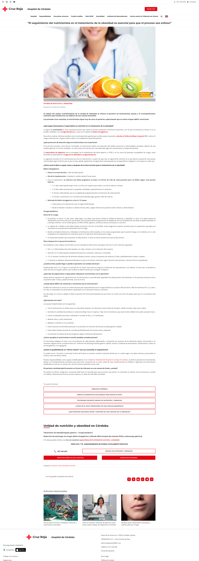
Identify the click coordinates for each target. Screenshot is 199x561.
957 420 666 (181, 2)
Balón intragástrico (81, 436)
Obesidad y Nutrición (68, 466)
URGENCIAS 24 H (107, 539)
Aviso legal (105, 556)
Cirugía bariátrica (85, 433)
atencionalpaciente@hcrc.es (111, 543)
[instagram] (7, 2)
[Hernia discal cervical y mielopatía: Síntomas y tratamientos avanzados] (61, 495)
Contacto (193, 2)
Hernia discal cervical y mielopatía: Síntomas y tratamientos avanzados (60, 524)
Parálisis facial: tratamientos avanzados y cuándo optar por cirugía (135, 524)
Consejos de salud (56, 466)
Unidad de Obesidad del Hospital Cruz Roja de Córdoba (108, 360)
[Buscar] (161, 16)
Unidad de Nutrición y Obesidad (58, 103)
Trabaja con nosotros (10, 556)
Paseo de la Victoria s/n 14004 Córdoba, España (118, 535)
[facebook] (3, 2)
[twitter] (10, 2)
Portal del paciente (107, 551)
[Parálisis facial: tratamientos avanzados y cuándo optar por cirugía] (138, 495)
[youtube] (14, 2)
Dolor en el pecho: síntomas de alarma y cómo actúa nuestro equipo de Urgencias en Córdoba (99, 524)
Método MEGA (96, 436)
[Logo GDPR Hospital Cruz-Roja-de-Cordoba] (26, 5)
